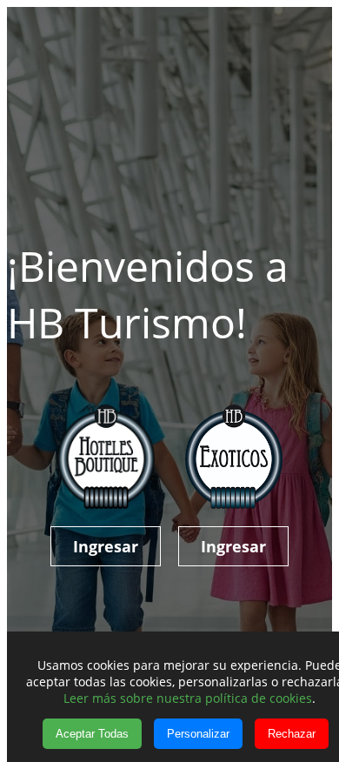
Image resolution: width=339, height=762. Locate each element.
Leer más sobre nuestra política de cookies (187, 698)
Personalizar (198, 733)
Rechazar (292, 733)
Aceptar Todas (92, 733)
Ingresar (105, 546)
